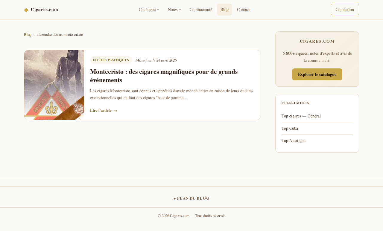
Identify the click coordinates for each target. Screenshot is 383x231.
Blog (225, 9)
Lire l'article (103, 110)
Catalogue (147, 9)
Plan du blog (193, 198)
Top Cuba (290, 128)
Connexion (345, 9)
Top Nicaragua (294, 140)
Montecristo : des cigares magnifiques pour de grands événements (164, 75)
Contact (243, 9)
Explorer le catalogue (317, 74)
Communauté (201, 9)
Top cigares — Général (301, 116)
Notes (172, 9)
